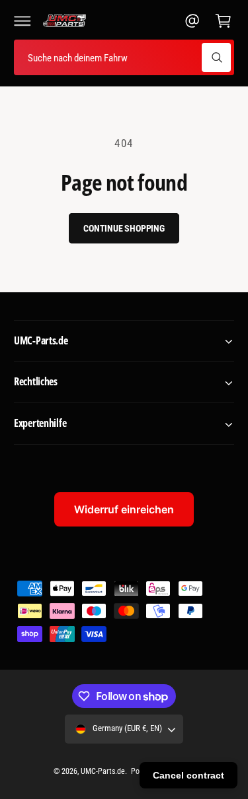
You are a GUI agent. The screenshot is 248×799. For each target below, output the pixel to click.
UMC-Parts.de (103, 771)
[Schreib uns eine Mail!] (192, 20)
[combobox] (124, 58)
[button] (22, 20)
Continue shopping (124, 228)
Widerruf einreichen (124, 509)
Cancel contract (188, 775)
